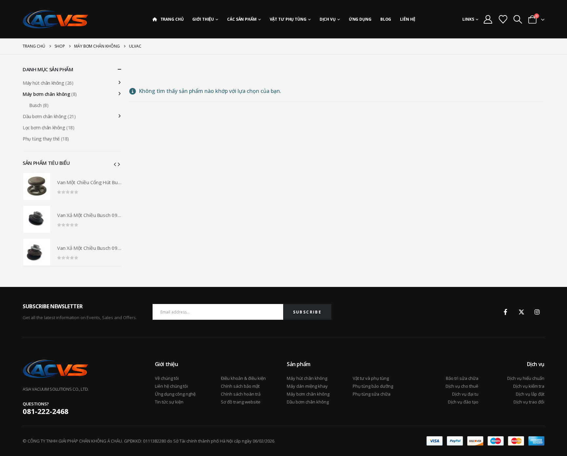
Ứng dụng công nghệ (175, 394)
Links (468, 19)
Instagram (537, 311)
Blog (385, 19)
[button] (518, 19)
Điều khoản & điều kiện (243, 378)
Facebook (505, 311)
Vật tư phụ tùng (288, 19)
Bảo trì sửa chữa (462, 378)
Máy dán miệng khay (307, 386)
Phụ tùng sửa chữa (371, 394)
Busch (35, 105)
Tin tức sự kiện (169, 402)
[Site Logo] (55, 19)
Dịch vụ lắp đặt (530, 394)
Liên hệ (407, 19)
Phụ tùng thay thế (41, 139)
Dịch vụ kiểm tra (528, 386)
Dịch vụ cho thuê (462, 386)
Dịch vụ (328, 19)
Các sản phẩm (242, 19)
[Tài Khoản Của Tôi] (488, 19)
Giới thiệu (203, 19)
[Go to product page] (37, 186)
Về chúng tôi (167, 378)
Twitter (521, 311)
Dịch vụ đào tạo (463, 402)
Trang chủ (172, 19)
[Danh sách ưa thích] (503, 19)
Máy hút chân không (43, 83)
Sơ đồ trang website (241, 402)
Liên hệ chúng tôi (171, 386)
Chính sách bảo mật (240, 386)
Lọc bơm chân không (44, 127)
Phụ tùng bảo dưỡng (373, 386)
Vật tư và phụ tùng (371, 378)
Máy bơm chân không (46, 94)
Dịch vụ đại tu (465, 394)
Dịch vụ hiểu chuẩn (525, 378)
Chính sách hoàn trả (241, 394)
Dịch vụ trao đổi (529, 402)
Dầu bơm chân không (44, 116)
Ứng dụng (360, 19)
